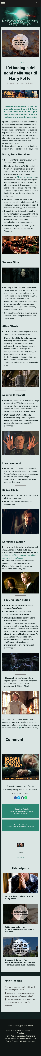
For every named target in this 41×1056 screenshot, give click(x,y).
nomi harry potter (21, 793)
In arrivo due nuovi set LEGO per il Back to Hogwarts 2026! (20, 988)
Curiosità (20, 62)
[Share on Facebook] (15, 797)
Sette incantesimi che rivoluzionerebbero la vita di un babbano (19, 929)
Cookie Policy (27, 1025)
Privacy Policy (14, 1025)
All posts (20, 857)
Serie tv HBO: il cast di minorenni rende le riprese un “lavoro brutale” (19, 994)
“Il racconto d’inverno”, (26, 176)
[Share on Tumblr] (22, 797)
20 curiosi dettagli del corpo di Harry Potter (19, 897)
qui (20, 727)
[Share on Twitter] (18, 797)
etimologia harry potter (14, 789)
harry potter (32, 789)
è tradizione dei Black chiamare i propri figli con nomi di (20, 555)
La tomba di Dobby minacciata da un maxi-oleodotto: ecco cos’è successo (20, 1002)
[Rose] (20, 845)
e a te (31, 785)
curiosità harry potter (17, 785)
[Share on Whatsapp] (25, 797)
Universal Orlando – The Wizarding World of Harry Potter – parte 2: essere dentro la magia (20, 962)
